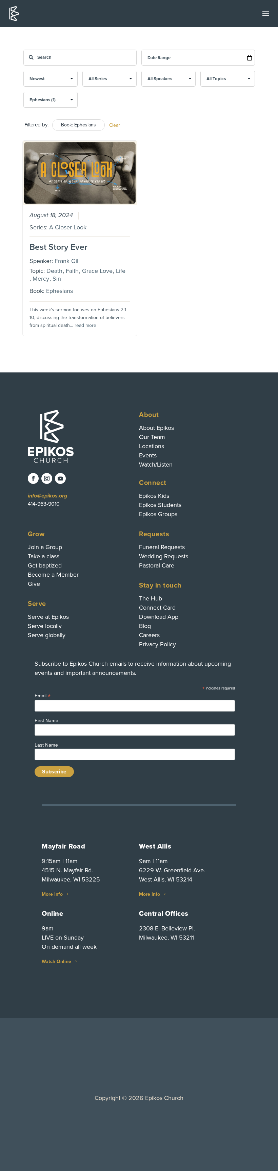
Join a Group (45, 547)
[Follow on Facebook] (33, 478)
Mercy (41, 278)
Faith (72, 271)
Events (148, 455)
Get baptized (45, 565)
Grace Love (97, 271)
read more (85, 325)
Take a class (43, 556)
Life (120, 271)
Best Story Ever (58, 247)
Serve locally (45, 626)
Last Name (46, 745)
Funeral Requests (162, 547)
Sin (57, 278)
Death (54, 271)
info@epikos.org (47, 495)
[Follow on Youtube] (60, 478)
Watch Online (56, 961)
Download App (158, 617)
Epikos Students (160, 505)
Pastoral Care (156, 565)
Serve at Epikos (48, 617)
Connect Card (157, 607)
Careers (149, 635)
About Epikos (156, 428)
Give (34, 584)
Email (43, 696)
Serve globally (46, 635)
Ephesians (59, 291)
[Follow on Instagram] (46, 478)
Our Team (152, 437)
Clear (114, 125)
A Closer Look (67, 227)
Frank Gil (66, 261)
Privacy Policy (157, 644)
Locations (151, 446)
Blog (145, 626)
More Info (52, 894)
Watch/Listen (156, 464)
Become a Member (53, 574)
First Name (46, 720)
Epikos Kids (154, 496)
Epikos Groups (158, 514)
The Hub (150, 598)
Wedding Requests (163, 556)
